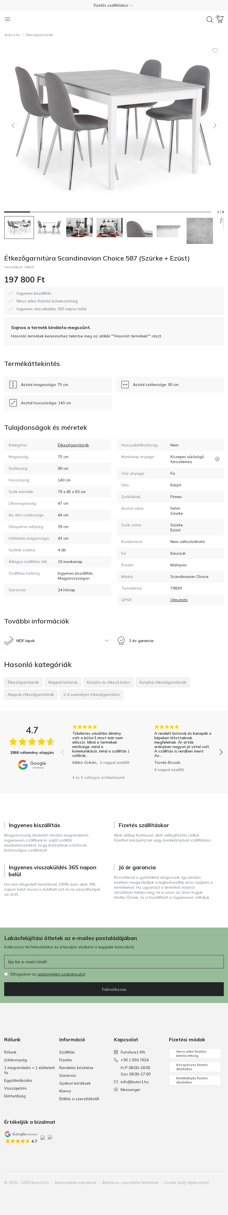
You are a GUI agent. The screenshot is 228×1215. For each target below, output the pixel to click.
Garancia (67, 1075)
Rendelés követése (76, 1067)
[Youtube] (28, 1193)
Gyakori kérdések (75, 1083)
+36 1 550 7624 (135, 1059)
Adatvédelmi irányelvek (75, 1182)
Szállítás (67, 1052)
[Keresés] (210, 19)
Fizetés (65, 1059)
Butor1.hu (12, 35)
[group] (101, 748)
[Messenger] (37, 1193)
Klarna (65, 1090)
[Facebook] (9, 1193)
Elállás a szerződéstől (79, 1098)
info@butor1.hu (135, 1081)
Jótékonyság (15, 1059)
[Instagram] (18, 1193)
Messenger (130, 1089)
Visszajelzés (15, 1088)
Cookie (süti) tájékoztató (186, 1182)
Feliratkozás (114, 989)
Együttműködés (18, 1080)
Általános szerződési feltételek (130, 1182)
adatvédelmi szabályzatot (61, 974)
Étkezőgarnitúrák (39, 35)
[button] (114, 5)
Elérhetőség (15, 1095)
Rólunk (10, 1052)
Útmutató (179, 599)
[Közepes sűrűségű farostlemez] (217, 459)
